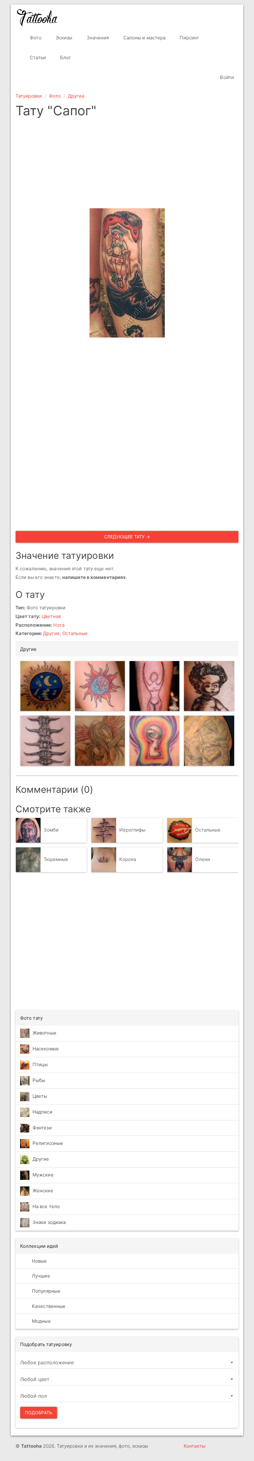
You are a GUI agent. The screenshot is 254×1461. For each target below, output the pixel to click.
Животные (44, 1033)
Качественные (48, 1306)
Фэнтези (42, 1128)
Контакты (194, 1446)
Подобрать (38, 1412)
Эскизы (63, 38)
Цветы (40, 1096)
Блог (65, 57)
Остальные (75, 633)
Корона (127, 859)
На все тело (46, 1206)
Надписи (42, 1112)
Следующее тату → (127, 536)
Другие (76, 96)
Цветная (51, 616)
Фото (35, 38)
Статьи (37, 57)
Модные (41, 1321)
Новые (39, 1261)
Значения (97, 38)
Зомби (51, 830)
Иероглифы (132, 830)
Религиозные (48, 1143)
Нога (58, 625)
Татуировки (28, 96)
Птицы (40, 1064)
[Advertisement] (127, 164)
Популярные (45, 1291)
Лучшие (40, 1276)
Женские (43, 1191)
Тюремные (56, 859)
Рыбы (39, 1080)
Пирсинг (188, 38)
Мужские (43, 1175)
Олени (202, 859)
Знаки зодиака (49, 1222)
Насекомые (46, 1049)
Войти (226, 77)
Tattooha (37, 18)
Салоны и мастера (144, 38)
